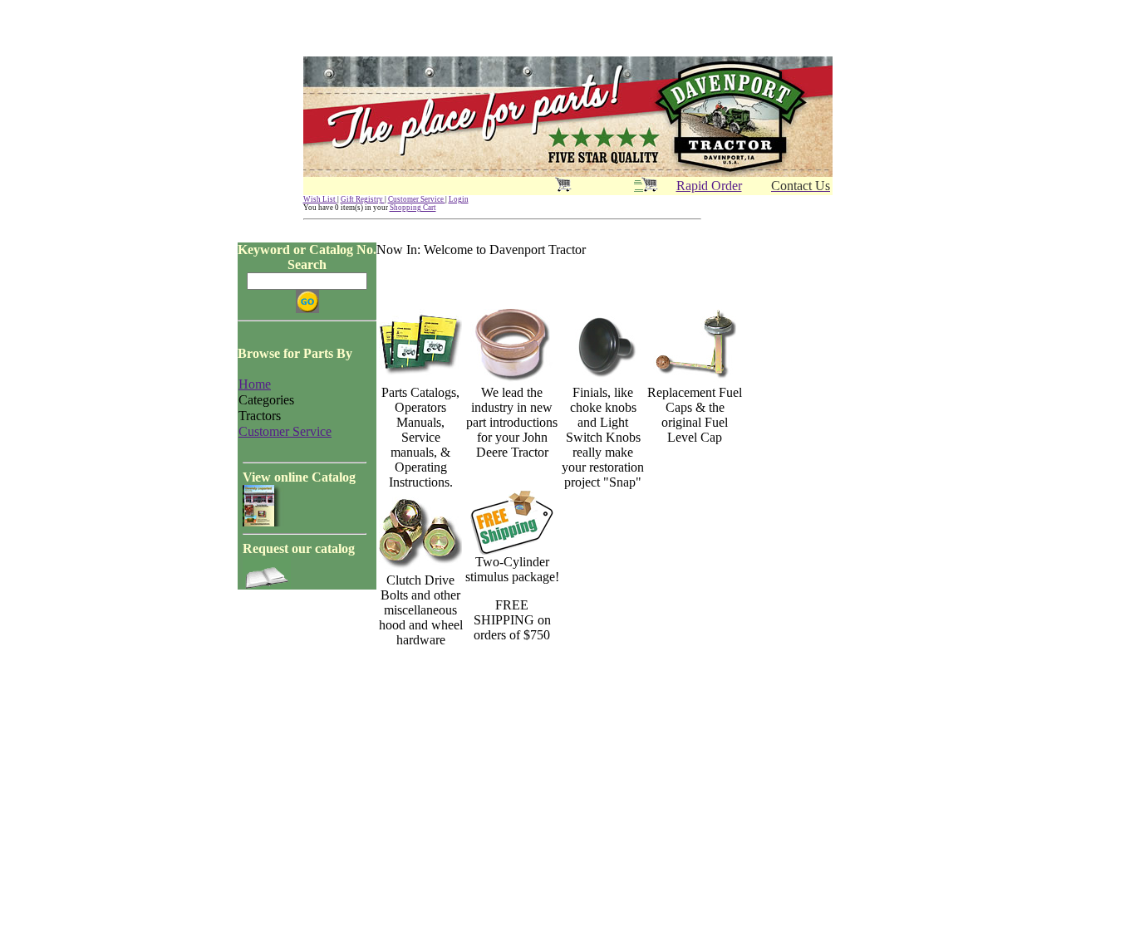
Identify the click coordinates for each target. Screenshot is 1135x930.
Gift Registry (363, 199)
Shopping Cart (413, 207)
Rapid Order (709, 186)
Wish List (320, 199)
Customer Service (416, 199)
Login (459, 199)
